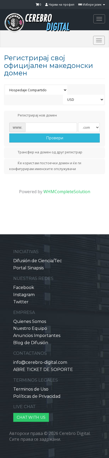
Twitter (21, 301)
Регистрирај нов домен (37, 115)
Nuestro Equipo (30, 328)
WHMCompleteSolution (66, 192)
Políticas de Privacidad (37, 396)
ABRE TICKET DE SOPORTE (43, 369)
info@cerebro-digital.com (40, 362)
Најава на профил (61, 4)
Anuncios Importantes (36, 335)
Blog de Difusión (30, 342)
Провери (54, 138)
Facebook (23, 287)
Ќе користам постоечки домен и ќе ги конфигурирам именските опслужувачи (45, 166)
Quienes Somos (29, 321)
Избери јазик (92, 4)
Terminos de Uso (30, 389)
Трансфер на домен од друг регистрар (50, 152)
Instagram (24, 294)
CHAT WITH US (31, 417)
